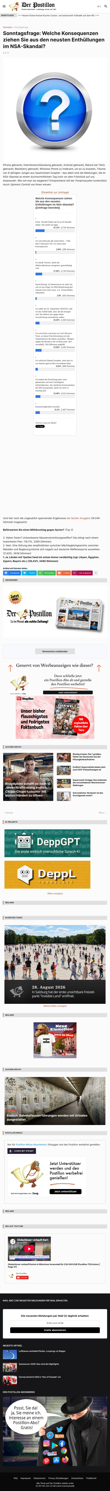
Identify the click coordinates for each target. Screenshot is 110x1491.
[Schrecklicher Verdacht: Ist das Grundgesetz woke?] (64, 796)
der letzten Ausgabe (78, 518)
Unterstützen (77, 1478)
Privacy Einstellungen (58, 1478)
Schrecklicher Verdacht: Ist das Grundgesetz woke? (88, 794)
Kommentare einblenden (55, 651)
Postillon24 (91, 1478)
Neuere (9, 812)
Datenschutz (40, 1478)
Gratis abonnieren (55, 1330)
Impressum (25, 1478)
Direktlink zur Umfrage (55, 192)
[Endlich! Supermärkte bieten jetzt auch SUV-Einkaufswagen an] (64, 770)
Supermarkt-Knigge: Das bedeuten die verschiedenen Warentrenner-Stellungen (90, 782)
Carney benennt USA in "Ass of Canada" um (40, 1377)
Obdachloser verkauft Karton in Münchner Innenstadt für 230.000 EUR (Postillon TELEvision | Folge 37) (54, 1265)
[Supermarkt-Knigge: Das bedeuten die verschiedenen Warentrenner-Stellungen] (64, 783)
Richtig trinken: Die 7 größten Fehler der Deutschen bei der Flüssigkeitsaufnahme (87, 756)
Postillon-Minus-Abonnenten (31, 1144)
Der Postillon (55, 1483)
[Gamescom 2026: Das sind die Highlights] (10, 1367)
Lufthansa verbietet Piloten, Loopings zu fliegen (42, 1351)
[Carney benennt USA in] (10, 1380)
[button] (4, 6)
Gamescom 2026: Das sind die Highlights (39, 1364)
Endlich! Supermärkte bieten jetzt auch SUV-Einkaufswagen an (89, 768)
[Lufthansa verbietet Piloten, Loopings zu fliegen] (10, 1354)
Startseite (7, 27)
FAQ (16, 1478)
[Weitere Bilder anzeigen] (55, 1006)
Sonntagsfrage (21, 27)
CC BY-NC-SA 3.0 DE (46, 1486)
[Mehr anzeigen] (95, 573)
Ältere (101, 812)
